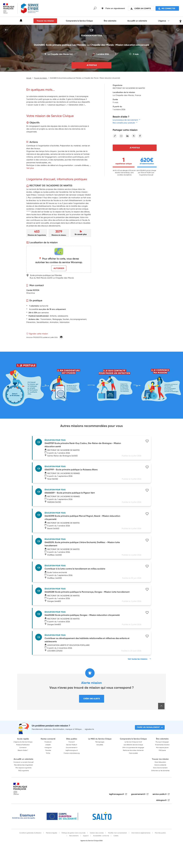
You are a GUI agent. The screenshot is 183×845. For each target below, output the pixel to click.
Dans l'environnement (160, 768)
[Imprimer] (61, 337)
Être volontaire (110, 21)
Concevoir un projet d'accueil (23, 762)
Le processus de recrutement (125, 120)
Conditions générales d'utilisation (30, 833)
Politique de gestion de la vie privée (73, 833)
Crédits (115, 836)
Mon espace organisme (23, 768)
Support (86, 836)
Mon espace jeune (162, 747)
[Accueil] (21, 21)
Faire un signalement (148, 727)
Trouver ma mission (45, 21)
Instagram (48, 747)
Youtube (48, 750)
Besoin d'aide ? (23, 750)
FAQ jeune (162, 750)
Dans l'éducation (160, 762)
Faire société (133, 753)
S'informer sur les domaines (160, 770)
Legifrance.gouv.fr (72, 750)
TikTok (48, 753)
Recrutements (74, 836)
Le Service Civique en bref (133, 742)
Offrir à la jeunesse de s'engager (133, 747)
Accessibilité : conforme (101, 836)
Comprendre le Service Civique (79, 21)
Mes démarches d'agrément (23, 765)
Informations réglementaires (140, 833)
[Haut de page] (161, 706)
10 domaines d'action (162, 745)
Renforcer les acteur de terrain (133, 750)
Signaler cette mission (38, 333)
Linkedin (48, 745)
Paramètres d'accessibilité (180, 21)
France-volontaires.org (72, 753)
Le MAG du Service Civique (99, 739)
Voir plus (30, 168)
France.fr (72, 742)
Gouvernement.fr (71, 747)
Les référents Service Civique (133, 745)
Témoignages (99, 742)
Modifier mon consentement (117, 833)
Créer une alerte (91, 698)
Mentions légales (51, 833)
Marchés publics (160, 833)
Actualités (99, 745)
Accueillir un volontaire (137, 21)
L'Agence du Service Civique (23, 742)
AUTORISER (58, 268)
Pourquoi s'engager (162, 742)
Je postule (134, 147)
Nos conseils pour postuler (124, 122)
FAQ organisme (23, 770)
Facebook (48, 742)
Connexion (23, 747)
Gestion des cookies (96, 833)
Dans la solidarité (160, 765)
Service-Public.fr (71, 745)
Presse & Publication (23, 745)
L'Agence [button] (162, 21)
